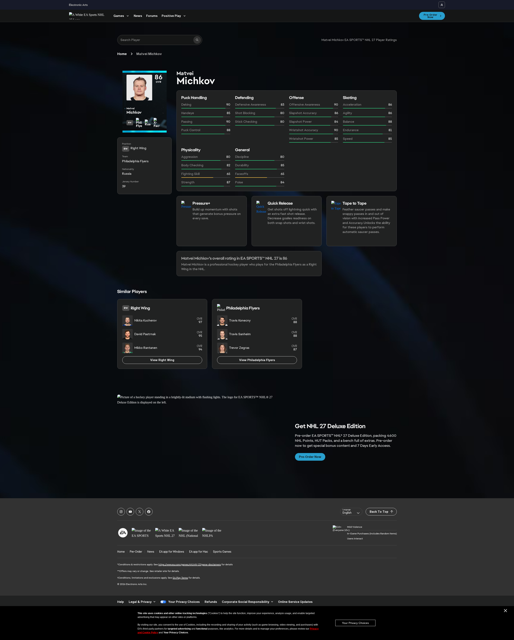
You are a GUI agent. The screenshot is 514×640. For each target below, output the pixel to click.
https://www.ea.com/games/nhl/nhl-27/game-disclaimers (189, 564)
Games (118, 15)
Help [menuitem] (120, 601)
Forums (152, 15)
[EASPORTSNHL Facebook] (149, 511)
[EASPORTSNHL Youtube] (130, 511)
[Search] (197, 40)
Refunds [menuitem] (211, 601)
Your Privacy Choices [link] (184, 601)
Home (122, 54)
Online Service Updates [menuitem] (295, 601)
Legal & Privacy (140, 601)
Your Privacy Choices (355, 623)
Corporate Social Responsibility (245, 601)
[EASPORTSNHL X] (139, 511)
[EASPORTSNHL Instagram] (121, 511)
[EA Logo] (122, 532)
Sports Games (222, 551)
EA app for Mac (198, 551)
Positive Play (171, 15)
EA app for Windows (171, 551)
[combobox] (351, 511)
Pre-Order (136, 551)
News (138, 15)
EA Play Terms (180, 577)
